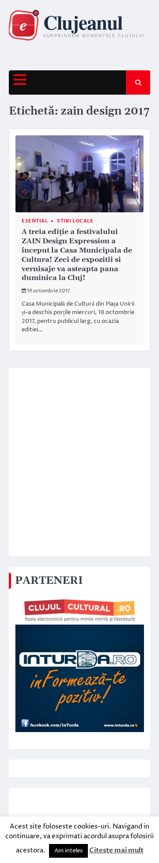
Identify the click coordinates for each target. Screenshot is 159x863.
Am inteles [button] (68, 851)
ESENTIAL (35, 221)
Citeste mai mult (116, 850)
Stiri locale (75, 221)
